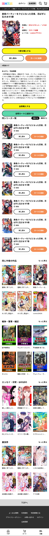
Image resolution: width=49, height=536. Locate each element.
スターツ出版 (33, 30)
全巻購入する (24, 106)
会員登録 (32, 3)
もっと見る (43, 261)
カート (25, 534)
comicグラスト (36, 33)
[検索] (40, 3)
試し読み (13, 58)
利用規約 (24, 513)
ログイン (22, 3)
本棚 (41, 534)
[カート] (45, 3)
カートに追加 (36, 58)
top (8, 534)
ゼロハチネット (34, 25)
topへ (24, 502)
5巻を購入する (24, 51)
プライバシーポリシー (13, 517)
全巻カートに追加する (24, 113)
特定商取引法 (35, 513)
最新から (44, 118)
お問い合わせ (29, 517)
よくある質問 (13, 513)
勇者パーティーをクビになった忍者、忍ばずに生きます (30, 9)
